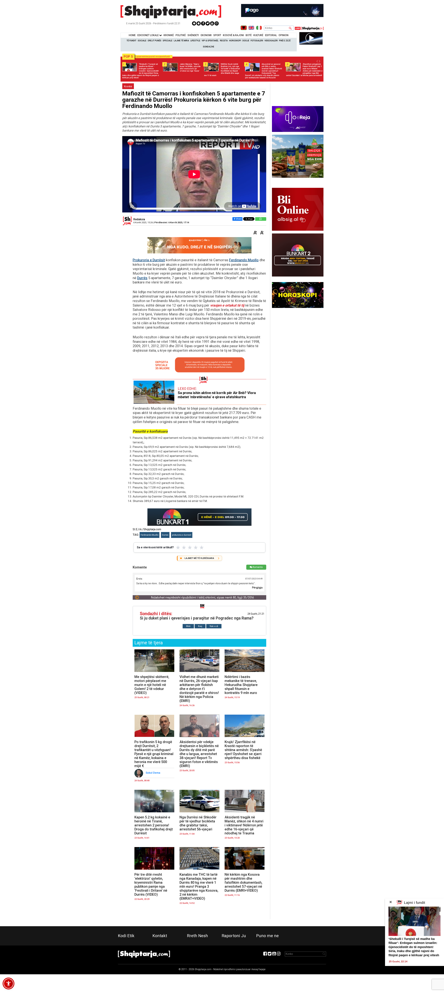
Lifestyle (195, 40)
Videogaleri (271, 40)
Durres (165, 535)
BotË (249, 35)
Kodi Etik (126, 935)
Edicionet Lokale (148, 35)
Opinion (283, 35)
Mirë (188, 626)
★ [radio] (178, 547)
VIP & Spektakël (210, 40)
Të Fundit (131, 40)
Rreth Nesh (197, 935)
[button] (8, 983)
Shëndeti (193, 35)
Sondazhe (208, 46)
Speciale (167, 40)
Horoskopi (235, 40)
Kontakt (159, 935)
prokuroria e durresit (181, 535)
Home (132, 35)
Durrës (142, 278)
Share (239, 218)
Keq (200, 626)
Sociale (142, 40)
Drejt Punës (154, 40)
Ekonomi (206, 35)
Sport (217, 35)
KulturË (258, 35)
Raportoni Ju (234, 935)
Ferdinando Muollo (244, 260)
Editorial (271, 35)
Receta (224, 40)
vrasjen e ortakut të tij (227, 305)
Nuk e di (214, 626)
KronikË (169, 35)
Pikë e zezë (285, 40)
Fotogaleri (257, 40)
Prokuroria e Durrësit (149, 260)
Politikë (181, 35)
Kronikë (128, 86)
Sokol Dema (153, 772)
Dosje (245, 40)
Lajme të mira (181, 40)
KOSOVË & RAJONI (233, 35)
